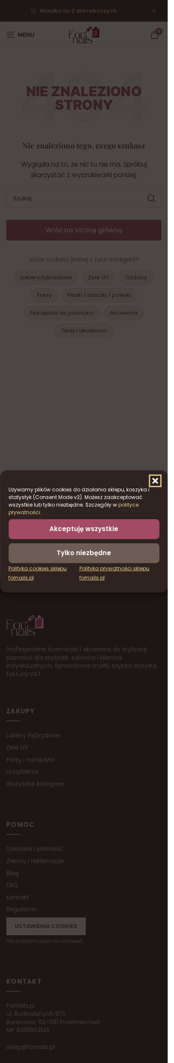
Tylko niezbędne (84, 552)
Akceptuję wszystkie (83, 528)
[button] (155, 481)
